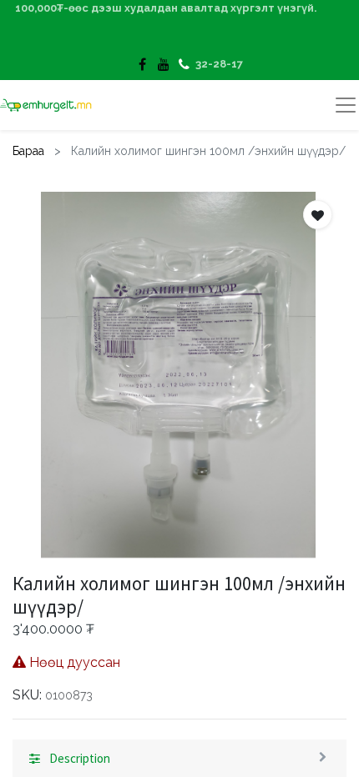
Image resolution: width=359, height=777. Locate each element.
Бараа (28, 151)
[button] (317, 214)
